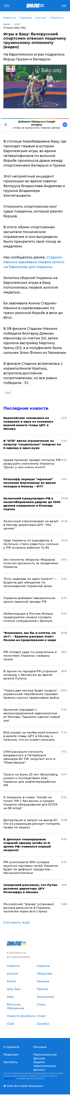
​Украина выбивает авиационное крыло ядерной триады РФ (29, 599)
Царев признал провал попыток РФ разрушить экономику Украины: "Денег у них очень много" (32, 463)
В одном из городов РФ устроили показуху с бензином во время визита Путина (30, 674)
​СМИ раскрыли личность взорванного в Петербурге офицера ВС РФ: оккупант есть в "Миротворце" (29, 757)
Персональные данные (45, 1056)
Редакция (10, 1054)
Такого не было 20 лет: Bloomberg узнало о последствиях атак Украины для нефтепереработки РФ (30, 780)
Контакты (10, 1062)
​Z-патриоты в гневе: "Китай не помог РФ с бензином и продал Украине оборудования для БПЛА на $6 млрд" (30, 803)
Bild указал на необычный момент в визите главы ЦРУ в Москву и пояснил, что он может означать (31, 736)
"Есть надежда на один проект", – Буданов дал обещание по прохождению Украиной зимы (29, 582)
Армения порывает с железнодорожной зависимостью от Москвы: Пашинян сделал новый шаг (31, 715)
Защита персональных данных (44, 1065)
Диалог (6, 24)
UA (64, 6)
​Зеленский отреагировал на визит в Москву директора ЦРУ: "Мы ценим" (31, 524)
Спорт (17, 24)
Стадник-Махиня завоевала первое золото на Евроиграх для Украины (33, 262)
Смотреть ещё (16, 922)
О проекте (11, 1047)
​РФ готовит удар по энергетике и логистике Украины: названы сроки (30, 655)
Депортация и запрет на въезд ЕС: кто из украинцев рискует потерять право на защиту (31, 823)
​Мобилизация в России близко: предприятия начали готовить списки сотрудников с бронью (28, 617)
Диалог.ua (9, 1078)
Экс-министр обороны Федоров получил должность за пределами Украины (30, 563)
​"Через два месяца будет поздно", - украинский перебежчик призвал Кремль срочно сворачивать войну (31, 694)
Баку (8, 392)
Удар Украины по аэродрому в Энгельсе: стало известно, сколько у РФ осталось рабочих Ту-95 (31, 544)
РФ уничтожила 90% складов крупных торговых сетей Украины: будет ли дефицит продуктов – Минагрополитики (31, 867)
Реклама (40, 1047)
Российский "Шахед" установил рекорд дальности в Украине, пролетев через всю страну (28, 907)
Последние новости (25, 408)
